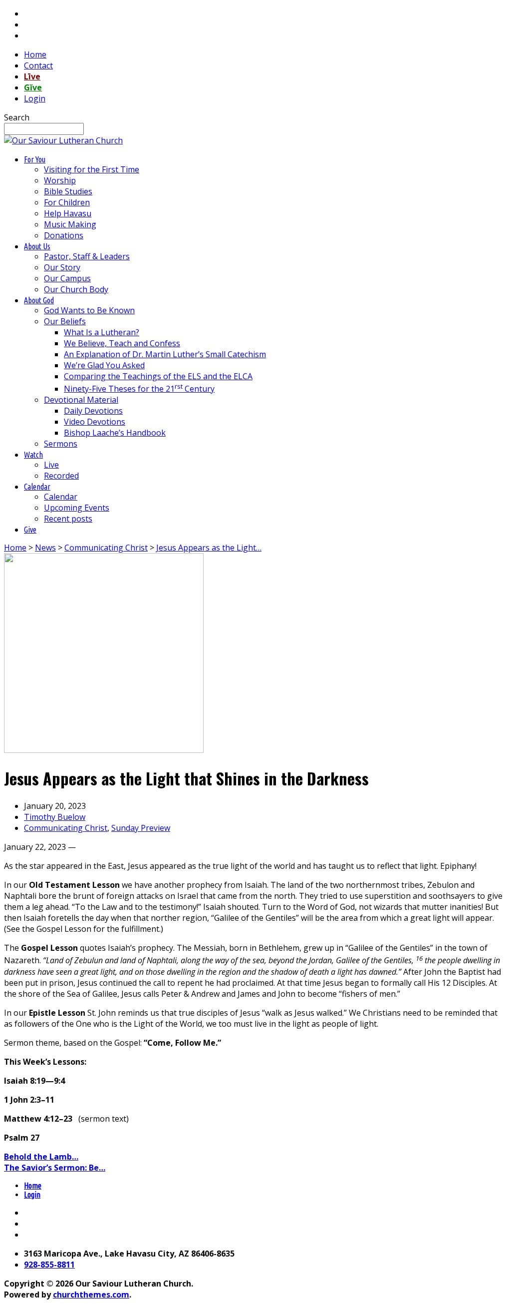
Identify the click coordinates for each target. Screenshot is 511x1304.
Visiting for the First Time (91, 169)
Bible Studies (68, 191)
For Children (67, 202)
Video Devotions (94, 421)
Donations (63, 235)
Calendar (60, 496)
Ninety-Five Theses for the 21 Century (139, 388)
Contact (38, 65)
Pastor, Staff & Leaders (87, 256)
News (45, 547)
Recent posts (68, 518)
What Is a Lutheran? (101, 332)
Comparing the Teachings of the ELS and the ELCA (158, 376)
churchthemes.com (91, 1294)
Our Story (62, 267)
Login (34, 98)
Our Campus (67, 278)
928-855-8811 (49, 1264)
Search (16, 117)
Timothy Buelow (54, 816)
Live (51, 464)
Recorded (61, 475)
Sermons (60, 443)
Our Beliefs (65, 321)
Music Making (70, 224)
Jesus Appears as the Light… (208, 547)
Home (35, 54)
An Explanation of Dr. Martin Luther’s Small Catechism (165, 354)
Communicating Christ (106, 547)
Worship (60, 180)
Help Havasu (67, 213)
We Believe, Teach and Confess (122, 343)
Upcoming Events (76, 507)
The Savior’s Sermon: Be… (54, 1167)
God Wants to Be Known (89, 310)
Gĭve (33, 87)
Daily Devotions (93, 410)
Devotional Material (81, 399)
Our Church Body (76, 289)
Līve (32, 76)
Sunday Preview (140, 827)
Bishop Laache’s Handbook (115, 432)
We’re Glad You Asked (104, 365)
